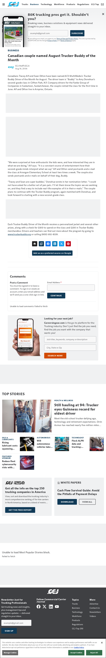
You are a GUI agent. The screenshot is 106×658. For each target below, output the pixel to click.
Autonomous (43, 438)
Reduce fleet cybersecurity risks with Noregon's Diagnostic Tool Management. (9, 464)
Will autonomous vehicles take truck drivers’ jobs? (44, 444)
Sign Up (9, 631)
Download (67, 502)
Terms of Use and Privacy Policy (67, 38)
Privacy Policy (52, 40)
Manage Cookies (10, 653)
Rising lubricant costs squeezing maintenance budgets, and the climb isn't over (10, 445)
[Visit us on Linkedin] (51, 606)
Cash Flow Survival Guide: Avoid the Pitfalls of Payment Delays (78, 492)
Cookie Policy (79, 647)
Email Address (54, 282)
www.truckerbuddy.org (19, 234)
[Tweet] (61, 243)
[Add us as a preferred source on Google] (41, 243)
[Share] (48, 243)
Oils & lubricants (8, 439)
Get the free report (20, 510)
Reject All (94, 653)
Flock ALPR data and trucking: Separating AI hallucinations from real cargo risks (79, 444)
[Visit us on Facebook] (38, 606)
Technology (78, 438)
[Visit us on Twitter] (45, 606)
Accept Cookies (76, 653)
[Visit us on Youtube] (57, 606)
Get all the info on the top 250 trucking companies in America (25, 490)
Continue (56, 295)
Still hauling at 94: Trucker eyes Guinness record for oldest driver (76, 409)
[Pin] (68, 243)
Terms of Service (66, 40)
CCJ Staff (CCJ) (22, 65)
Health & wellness (63, 400)
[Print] (34, 243)
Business (13, 50)
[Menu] (3, 4)
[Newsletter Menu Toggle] (102, 4)
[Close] (102, 643)
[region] (53, 648)
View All (87, 502)
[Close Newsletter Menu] (103, 14)
